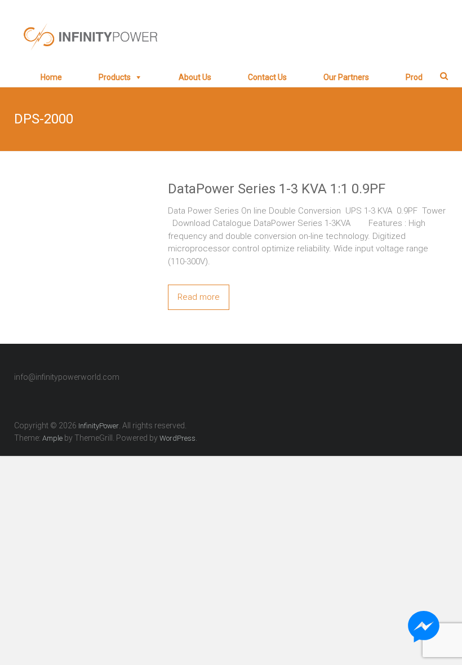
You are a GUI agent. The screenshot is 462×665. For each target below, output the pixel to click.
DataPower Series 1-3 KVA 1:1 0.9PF (276, 189)
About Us (195, 77)
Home (51, 77)
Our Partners (346, 77)
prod (414, 77)
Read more (198, 297)
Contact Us (267, 77)
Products (115, 77)
